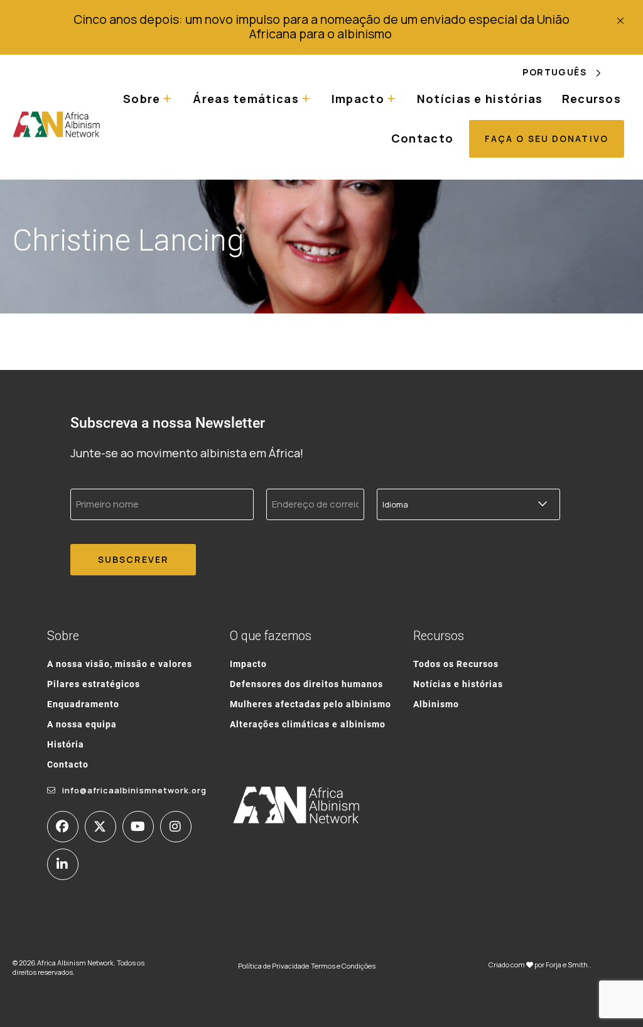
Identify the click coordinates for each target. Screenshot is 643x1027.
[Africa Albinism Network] (56, 124)
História (65, 744)
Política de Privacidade (273, 965)
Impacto (248, 664)
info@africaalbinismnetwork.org (134, 790)
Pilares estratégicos (93, 684)
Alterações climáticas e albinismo (308, 724)
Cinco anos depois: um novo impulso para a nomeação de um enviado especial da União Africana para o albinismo (321, 26)
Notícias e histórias (480, 98)
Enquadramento (83, 704)
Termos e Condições (343, 965)
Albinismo (436, 704)
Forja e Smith (567, 964)
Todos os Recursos (456, 664)
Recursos (591, 98)
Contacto (422, 138)
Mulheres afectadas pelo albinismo (310, 704)
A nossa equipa (82, 724)
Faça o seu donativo (546, 138)
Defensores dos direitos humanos (306, 684)
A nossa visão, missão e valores (119, 664)
